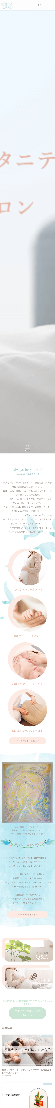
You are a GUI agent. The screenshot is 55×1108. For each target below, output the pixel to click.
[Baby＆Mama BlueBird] (7, 5)
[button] (25, 450)
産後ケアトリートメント (27, 635)
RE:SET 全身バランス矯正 (27, 730)
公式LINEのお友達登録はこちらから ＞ (27, 1013)
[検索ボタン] (40, 5)
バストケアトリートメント (27, 684)
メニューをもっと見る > (27, 741)
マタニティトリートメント (27, 589)
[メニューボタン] (50, 5)
